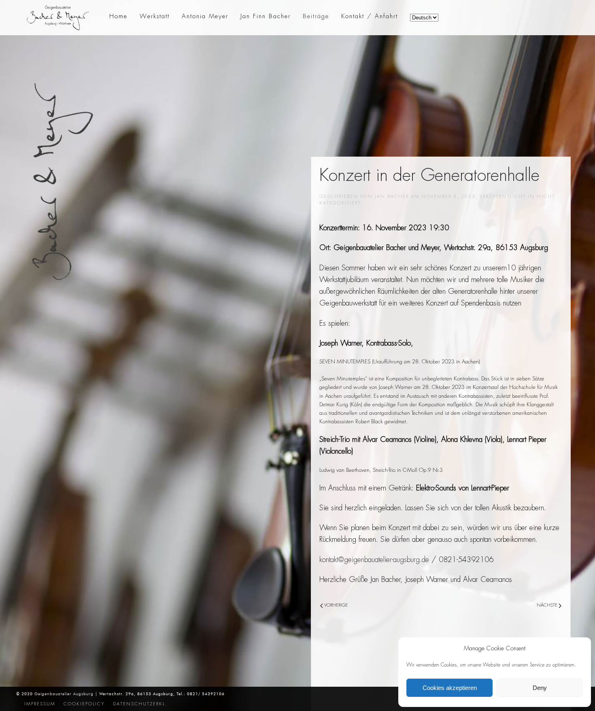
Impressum (39, 704)
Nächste (548, 605)
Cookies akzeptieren (450, 687)
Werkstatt (155, 16)
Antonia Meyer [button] (205, 16)
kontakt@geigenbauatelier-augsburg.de (374, 559)
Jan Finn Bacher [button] (265, 16)
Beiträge (316, 16)
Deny (540, 687)
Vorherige (335, 605)
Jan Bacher (392, 196)
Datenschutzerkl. (140, 704)
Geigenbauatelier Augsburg (64, 693)
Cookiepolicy (84, 704)
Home (118, 16)
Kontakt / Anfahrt (369, 16)
